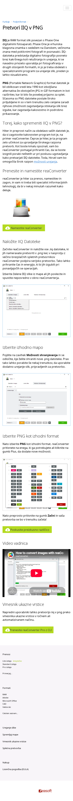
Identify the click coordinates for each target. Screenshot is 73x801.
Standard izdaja (9, 664)
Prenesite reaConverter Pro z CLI (31, 630)
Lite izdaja (12, 661)
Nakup (6, 762)
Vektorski (7, 707)
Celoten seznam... (10, 713)
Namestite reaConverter (26, 228)
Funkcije (6, 21)
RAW (5, 694)
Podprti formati (19, 21)
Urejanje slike (9, 727)
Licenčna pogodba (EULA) (16, 769)
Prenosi (6, 654)
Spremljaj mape (10, 734)
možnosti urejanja (45, 161)
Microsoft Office (10, 701)
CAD (4, 704)
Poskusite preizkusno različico (29, 530)
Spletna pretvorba (12, 748)
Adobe (5, 697)
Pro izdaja (7, 667)
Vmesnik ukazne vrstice (14, 741)
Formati (7, 687)
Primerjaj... (7, 673)
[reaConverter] (17, 8)
